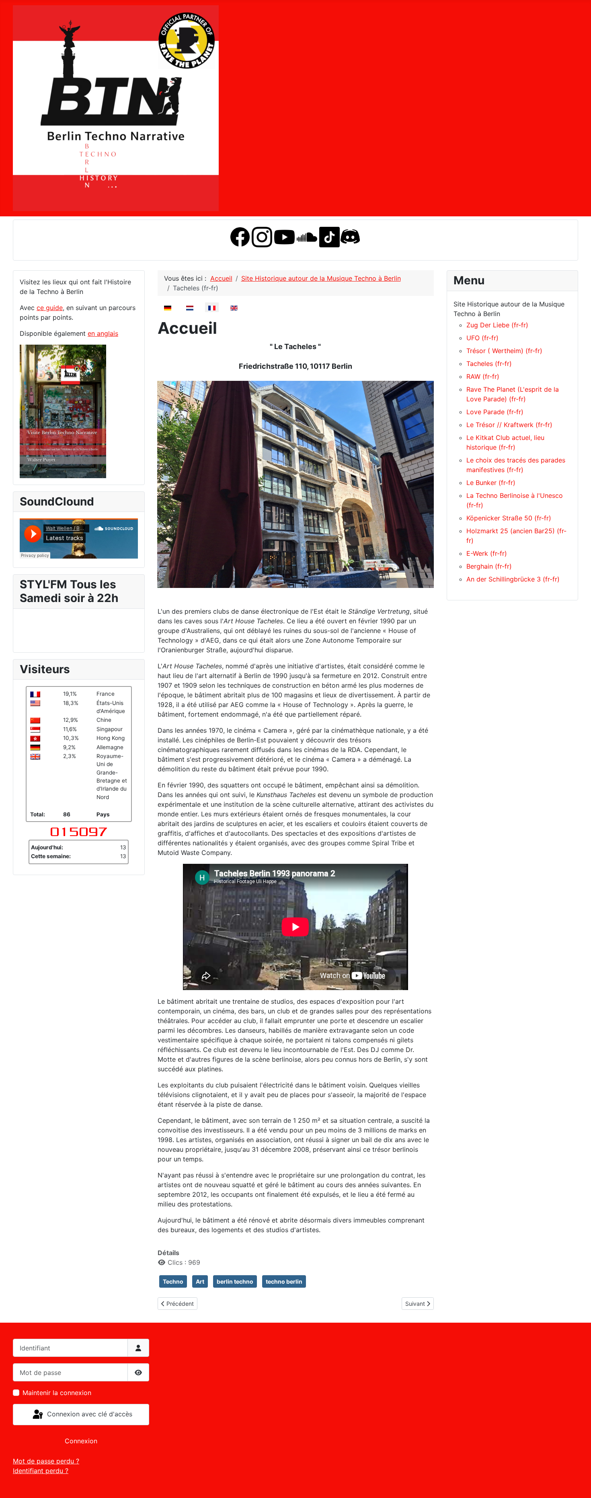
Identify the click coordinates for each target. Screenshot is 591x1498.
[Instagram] (262, 236)
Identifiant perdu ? (40, 1471)
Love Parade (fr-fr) (494, 412)
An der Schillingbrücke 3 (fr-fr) (513, 579)
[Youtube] (284, 236)
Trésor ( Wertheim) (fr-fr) (504, 351)
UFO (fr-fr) (482, 338)
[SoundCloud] (307, 236)
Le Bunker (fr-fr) (490, 483)
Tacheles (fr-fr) (489, 364)
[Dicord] (350, 236)
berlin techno (235, 1281)
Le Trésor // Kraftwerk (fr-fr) (509, 425)
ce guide (50, 308)
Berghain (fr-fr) (489, 566)
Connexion (81, 1441)
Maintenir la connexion (57, 1393)
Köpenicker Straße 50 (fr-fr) (508, 518)
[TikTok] (329, 236)
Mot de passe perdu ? (46, 1461)
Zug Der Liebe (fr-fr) (497, 325)
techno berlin (284, 1281)
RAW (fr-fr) (482, 376)
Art (200, 1281)
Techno (173, 1281)
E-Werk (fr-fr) (486, 553)
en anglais (103, 333)
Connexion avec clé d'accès (88, 1414)
